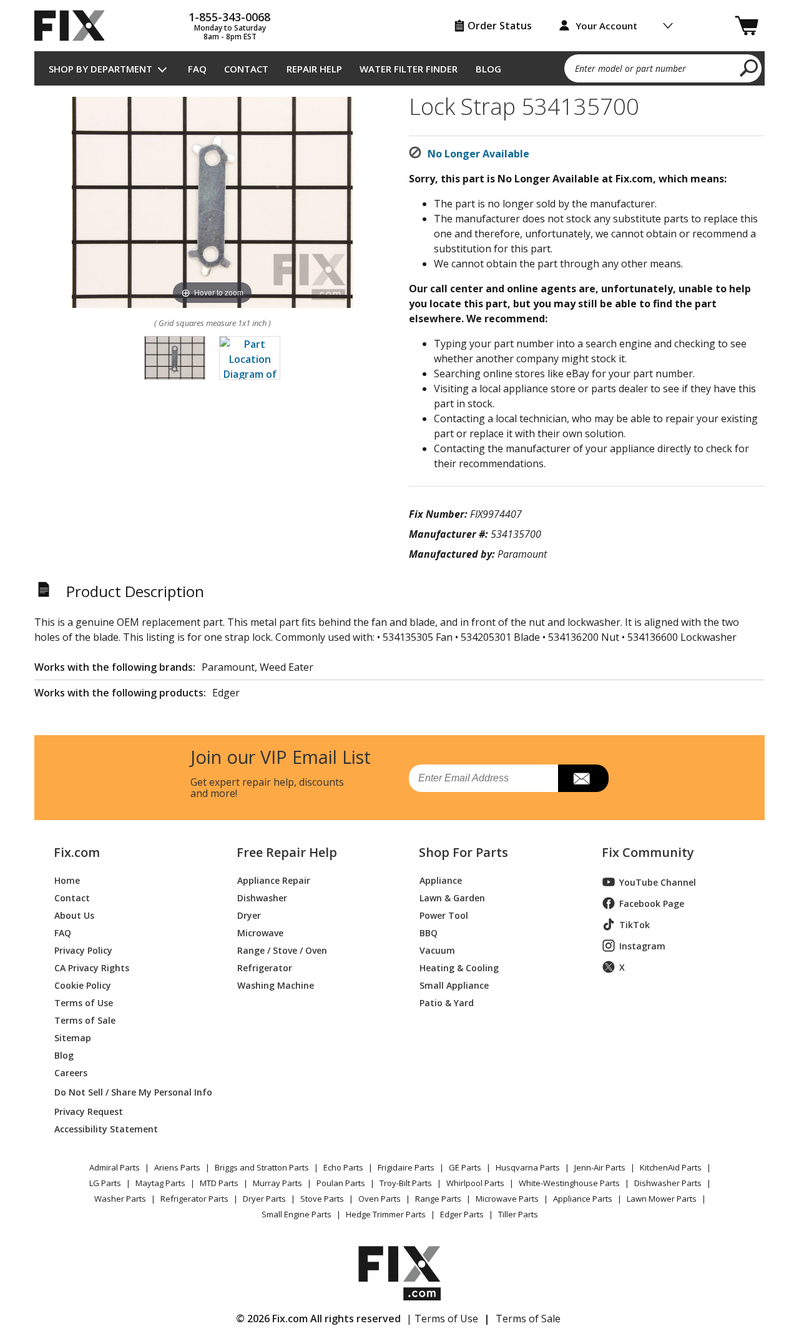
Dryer (249, 915)
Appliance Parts (582, 1198)
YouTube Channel (657, 882)
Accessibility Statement (106, 1128)
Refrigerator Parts (194, 1198)
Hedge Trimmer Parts (386, 1214)
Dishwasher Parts (668, 1183)
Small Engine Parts (296, 1214)
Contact (246, 68)
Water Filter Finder (409, 68)
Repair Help (314, 68)
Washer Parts (120, 1198)
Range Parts (438, 1198)
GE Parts (465, 1167)
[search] (749, 67)
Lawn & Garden (452, 897)
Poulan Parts (340, 1183)
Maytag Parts (160, 1183)
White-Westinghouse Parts (569, 1183)
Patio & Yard (446, 1002)
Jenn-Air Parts (599, 1167)
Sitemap (72, 1037)
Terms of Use (83, 1002)
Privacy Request (88, 1111)
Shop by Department (100, 68)
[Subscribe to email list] (583, 778)
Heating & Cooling (459, 967)
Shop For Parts (463, 852)
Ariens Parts (177, 1167)
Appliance (440, 880)
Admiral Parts (114, 1167)
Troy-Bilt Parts (406, 1183)
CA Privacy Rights (91, 967)
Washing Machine (275, 985)
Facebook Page (651, 903)
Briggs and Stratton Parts (262, 1167)
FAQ (197, 68)
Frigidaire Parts (406, 1167)
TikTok (634, 925)
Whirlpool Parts (475, 1183)
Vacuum (437, 950)
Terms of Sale (84, 1020)
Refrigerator (264, 967)
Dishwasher (262, 897)
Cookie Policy (82, 985)
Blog (488, 68)
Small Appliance (454, 985)
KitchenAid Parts (671, 1167)
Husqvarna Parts (528, 1167)
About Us (74, 915)
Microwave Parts (507, 1198)
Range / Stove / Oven (282, 950)
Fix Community (648, 852)
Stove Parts (322, 1198)
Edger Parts (462, 1214)
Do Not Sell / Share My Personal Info (128, 1092)
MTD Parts (219, 1183)
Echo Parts (343, 1167)
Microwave (260, 932)
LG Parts (105, 1183)
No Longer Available (478, 154)
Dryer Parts (264, 1198)
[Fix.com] (74, 25)
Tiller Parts (518, 1214)
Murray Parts (277, 1183)
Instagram (642, 946)
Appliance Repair (273, 880)
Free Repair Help (287, 852)
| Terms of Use (442, 1318)
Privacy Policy (83, 950)
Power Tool (443, 915)
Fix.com (77, 852)
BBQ (428, 932)
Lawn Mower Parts (662, 1198)
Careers (70, 1072)
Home (67, 880)
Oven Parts (379, 1198)
